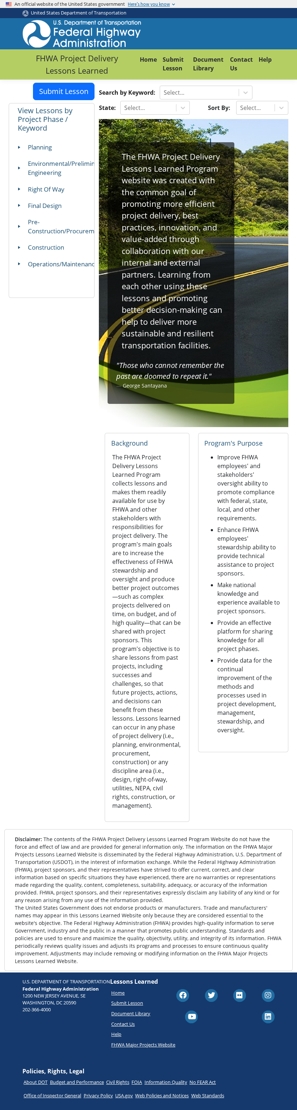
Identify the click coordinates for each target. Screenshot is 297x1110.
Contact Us (241, 64)
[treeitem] (54, 149)
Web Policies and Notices (162, 1095)
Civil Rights (117, 1082)
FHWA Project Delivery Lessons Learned (77, 64)
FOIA (136, 1082)
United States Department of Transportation (78, 12)
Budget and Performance (77, 1082)
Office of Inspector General (52, 1095)
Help (265, 60)
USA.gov (124, 1095)
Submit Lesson (173, 64)
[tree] (54, 207)
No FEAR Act (202, 1082)
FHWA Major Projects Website (143, 1044)
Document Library (208, 64)
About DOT (35, 1082)
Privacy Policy (98, 1095)
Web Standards (207, 1095)
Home (148, 60)
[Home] (82, 33)
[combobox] (164, 92)
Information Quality (166, 1082)
